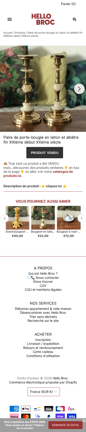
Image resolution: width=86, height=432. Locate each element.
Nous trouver (43, 281)
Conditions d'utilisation (43, 356)
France (41, 392)
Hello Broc (60, 378)
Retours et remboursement (43, 348)
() (68, 4)
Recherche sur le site (43, 321)
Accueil (8, 32)
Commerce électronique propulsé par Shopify (43, 382)
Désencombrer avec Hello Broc (43, 312)
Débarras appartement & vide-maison (43, 309)
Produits (20, 32)
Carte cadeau (43, 352)
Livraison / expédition (43, 344)
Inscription (43, 340)
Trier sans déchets (43, 317)
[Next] (79, 88)
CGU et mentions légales (43, 289)
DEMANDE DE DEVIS (65, 425)
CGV (43, 286)
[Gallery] (43, 89)
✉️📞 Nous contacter (43, 277)
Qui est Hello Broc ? (43, 273)
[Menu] (9, 19)
